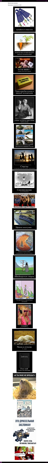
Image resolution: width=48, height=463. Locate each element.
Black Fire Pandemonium (39, 0)
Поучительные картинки (44, 0)
